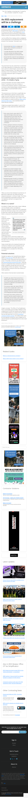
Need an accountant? (7, 493)
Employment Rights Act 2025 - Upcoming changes (12, 695)
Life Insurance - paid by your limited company (13, 497)
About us (14, 767)
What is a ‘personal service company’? (11, 355)
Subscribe (22, 732)
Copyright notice (8, 794)
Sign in (14, 745)
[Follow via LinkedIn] (12, 758)
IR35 (14, 46)
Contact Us (14, 756)
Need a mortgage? (7, 503)
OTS (23, 32)
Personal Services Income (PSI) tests (12, 262)
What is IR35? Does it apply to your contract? (13, 358)
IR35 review (15, 30)
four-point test (9, 257)
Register (14, 743)
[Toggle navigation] (26, 7)
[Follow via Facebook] (14, 758)
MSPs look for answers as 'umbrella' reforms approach (13, 704)
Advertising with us (14, 754)
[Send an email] (17, 758)
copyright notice (18, 327)
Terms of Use (3, 787)
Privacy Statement (4, 790)
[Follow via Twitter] (10, 758)
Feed (4, 783)
